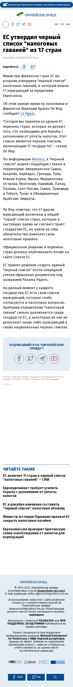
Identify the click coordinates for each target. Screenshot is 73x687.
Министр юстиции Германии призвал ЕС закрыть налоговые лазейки (36, 519)
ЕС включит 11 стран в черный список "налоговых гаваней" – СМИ (34, 477)
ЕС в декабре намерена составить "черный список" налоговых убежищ (34, 506)
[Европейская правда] (36, 13)
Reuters (38, 159)
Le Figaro (27, 113)
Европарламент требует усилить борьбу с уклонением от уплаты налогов (30, 492)
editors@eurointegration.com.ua (48, 593)
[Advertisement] (36, 422)
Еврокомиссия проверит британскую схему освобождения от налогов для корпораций (34, 533)
